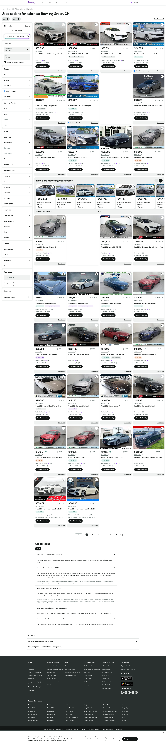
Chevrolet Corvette (108, 708)
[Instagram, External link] (133, 692)
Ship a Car (87, 672)
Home (3, 9)
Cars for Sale (11, 9)
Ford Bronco (69, 711)
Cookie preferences (112, 739)
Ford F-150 (69, 714)
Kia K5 (123, 717)
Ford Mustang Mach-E (72, 717)
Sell (50, 3)
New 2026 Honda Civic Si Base (84, 203)
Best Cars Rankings (52, 675)
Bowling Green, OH (22, 9)
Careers (83, 729)
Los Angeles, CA (107, 672)
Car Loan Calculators (90, 666)
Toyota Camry (32, 717)
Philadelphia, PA (107, 682)
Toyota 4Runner (33, 720)
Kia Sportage (125, 708)
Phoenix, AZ (105, 675)
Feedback (119, 729)
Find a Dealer (32, 678)
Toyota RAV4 (31, 708)
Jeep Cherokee (88, 720)
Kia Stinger (125, 714)
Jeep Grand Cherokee (91, 711)
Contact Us (59, 729)
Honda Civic (50, 711)
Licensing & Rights (93, 729)
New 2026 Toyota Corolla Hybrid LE (44, 203)
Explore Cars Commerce (128, 666)
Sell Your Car (69, 666)
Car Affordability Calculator (92, 669)
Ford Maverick (70, 708)
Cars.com (98, 737)
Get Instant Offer (70, 669)
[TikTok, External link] (122, 692)
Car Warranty (88, 675)
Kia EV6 (124, 720)
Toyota (30, 705)
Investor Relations (71, 729)
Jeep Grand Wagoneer (91, 717)
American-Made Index (53, 682)
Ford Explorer (70, 720)
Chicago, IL (105, 666)
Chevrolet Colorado (109, 720)
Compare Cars (51, 672)
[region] (83, 737)
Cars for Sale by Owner (35, 675)
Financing (31, 690)
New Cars (31, 669)
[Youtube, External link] (129, 692)
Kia (122, 705)
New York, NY (106, 685)
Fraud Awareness (108, 729)
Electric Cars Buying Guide (36, 687)
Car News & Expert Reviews (55, 669)
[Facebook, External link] (125, 692)
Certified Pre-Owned (34, 672)
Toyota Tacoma (32, 714)
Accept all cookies (130, 739)
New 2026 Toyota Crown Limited (124, 203)
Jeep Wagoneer (89, 714)
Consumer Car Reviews (54, 666)
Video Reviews (51, 685)
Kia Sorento (125, 711)
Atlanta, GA (105, 678)
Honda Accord (51, 714)
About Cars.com (49, 729)
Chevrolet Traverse (108, 714)
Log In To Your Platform (128, 669)
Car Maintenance (89, 682)
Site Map (86, 685)
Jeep (85, 705)
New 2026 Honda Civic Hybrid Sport (103, 203)
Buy (43, 3)
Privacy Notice (48, 737)
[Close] (164, 732)
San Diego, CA (106, 688)
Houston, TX (106, 669)
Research (58, 3)
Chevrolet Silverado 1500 (110, 711)
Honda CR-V (50, 708)
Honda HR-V (50, 720)
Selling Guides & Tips (71, 675)
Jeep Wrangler (88, 708)
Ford (67, 705)
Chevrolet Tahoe (108, 717)
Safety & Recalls (51, 678)
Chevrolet (106, 705)
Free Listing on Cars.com (72, 672)
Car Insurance (88, 678)
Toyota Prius (31, 711)
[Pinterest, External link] (136, 692)
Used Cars (31, 666)
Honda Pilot (50, 717)
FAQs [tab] (38, 549)
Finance (68, 3)
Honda (49, 705)
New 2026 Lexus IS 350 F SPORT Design (64, 203)
